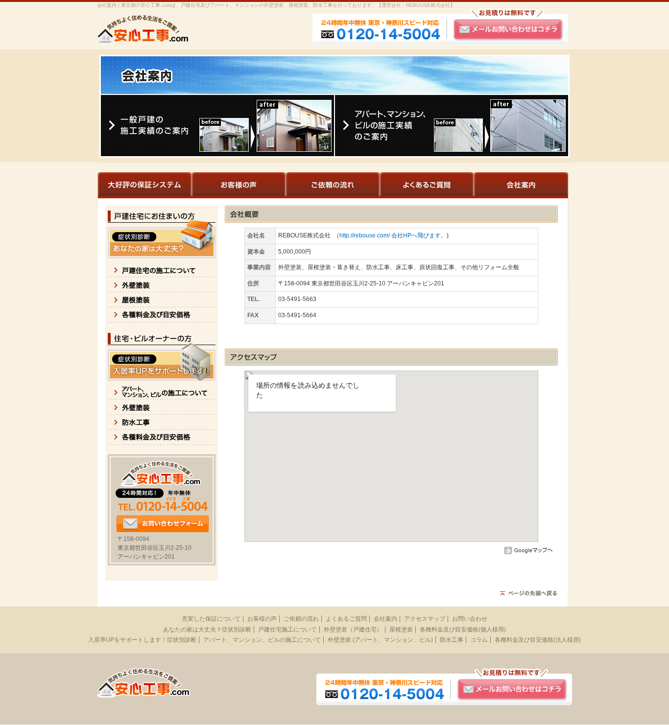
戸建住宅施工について (287, 629)
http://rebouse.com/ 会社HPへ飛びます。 (393, 235)
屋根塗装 (401, 629)
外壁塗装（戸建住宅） (353, 629)
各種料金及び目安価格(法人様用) (538, 639)
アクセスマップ (424, 618)
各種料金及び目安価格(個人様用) (463, 629)
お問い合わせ (469, 618)
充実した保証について (211, 618)
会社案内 (385, 618)
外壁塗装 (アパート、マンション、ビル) (380, 639)
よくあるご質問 (346, 618)
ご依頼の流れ (301, 618)
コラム (479, 639)
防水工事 (451, 639)
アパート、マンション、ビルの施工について (262, 639)
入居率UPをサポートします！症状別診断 (142, 639)
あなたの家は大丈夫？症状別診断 (207, 629)
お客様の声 (262, 618)
